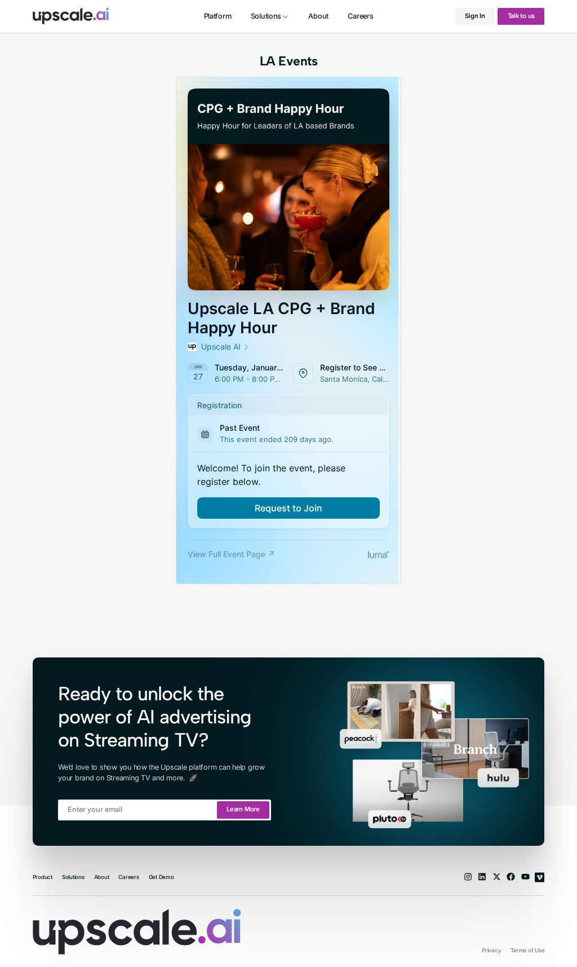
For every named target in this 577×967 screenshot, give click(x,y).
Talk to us (521, 16)
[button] (270, 16)
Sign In (475, 16)
